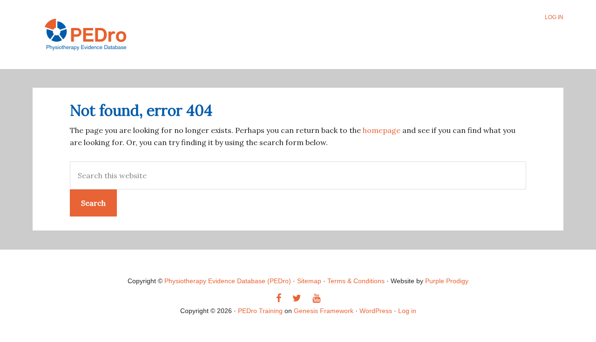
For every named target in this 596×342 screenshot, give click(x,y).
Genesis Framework (323, 310)
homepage (381, 130)
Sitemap (309, 281)
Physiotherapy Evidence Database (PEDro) (227, 281)
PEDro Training (113, 34)
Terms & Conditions (356, 281)
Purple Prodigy (446, 281)
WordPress (375, 310)
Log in (407, 310)
